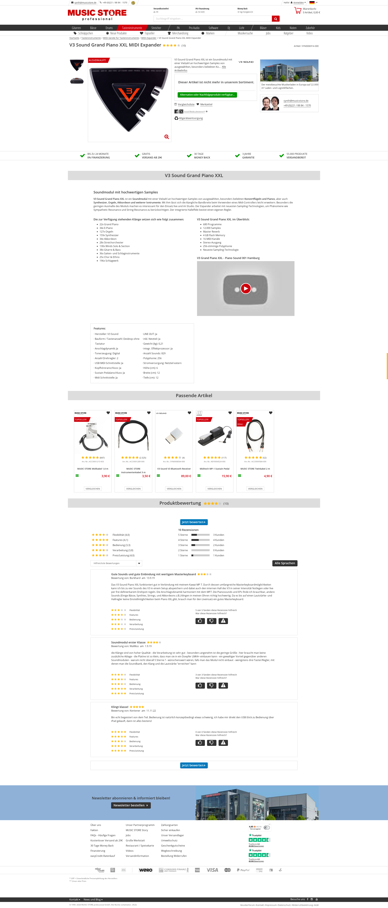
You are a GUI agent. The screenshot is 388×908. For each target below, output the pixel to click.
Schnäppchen (85, 33)
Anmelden (298, 2)
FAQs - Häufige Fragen (102, 835)
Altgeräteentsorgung (191, 118)
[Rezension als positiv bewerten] (200, 621)
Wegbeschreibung (171, 850)
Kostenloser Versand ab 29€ (106, 840)
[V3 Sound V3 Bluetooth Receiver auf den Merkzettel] (189, 412)
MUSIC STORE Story (137, 830)
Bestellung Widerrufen (174, 856)
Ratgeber (288, 33)
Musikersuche (245, 33)
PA (178, 27)
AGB (316, 905)
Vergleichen (93, 488)
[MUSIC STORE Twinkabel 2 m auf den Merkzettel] (270, 412)
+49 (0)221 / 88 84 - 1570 (297, 105)
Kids (278, 27)
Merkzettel (206, 104)
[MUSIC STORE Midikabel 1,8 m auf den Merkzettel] (108, 412)
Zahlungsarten (169, 825)
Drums (109, 27)
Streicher (156, 27)
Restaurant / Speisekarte (140, 845)
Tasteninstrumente (132, 27)
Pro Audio (194, 27)
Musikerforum (247, 905)
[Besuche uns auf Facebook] (307, 899)
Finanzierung (97, 850)
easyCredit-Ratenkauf (102, 856)
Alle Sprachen (285, 563)
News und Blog (92, 899)
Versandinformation (137, 856)
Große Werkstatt (135, 840)
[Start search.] (276, 19)
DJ (228, 27)
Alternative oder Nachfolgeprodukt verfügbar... (207, 94)
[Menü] (269, 825)
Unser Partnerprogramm (140, 825)
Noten (293, 27)
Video (310, 33)
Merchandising (180, 33)
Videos (130, 850)
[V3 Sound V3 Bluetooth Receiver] (174, 435)
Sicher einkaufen (170, 830)
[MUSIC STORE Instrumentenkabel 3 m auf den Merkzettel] (149, 412)
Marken (210, 33)
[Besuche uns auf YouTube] (317, 899)
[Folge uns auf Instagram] (312, 899)
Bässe (93, 27)
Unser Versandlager (172, 835)
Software (213, 27)
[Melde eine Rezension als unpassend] (223, 621)
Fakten (94, 830)
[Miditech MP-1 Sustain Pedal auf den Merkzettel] (230, 412)
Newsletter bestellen (129, 805)
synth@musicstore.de (85, 2)
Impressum (271, 905)
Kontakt (73, 899)
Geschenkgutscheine (173, 845)
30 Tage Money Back (102, 845)
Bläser (263, 27)
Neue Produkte (118, 33)
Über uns (95, 825)
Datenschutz (284, 905)
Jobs (268, 33)
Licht (241, 27)
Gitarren (76, 27)
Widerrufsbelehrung (302, 905)
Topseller (150, 33)
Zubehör (310, 27)
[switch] (267, 827)
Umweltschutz (169, 840)
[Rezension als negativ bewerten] (211, 621)
